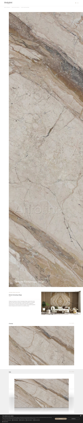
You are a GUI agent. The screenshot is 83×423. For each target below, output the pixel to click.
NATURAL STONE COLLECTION (14, 292)
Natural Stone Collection (15, 7)
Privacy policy (38, 418)
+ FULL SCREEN (71, 323)
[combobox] (80, 415)
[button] (27, 421)
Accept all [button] (61, 418)
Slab (10, 372)
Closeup (11, 323)
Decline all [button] (74, 418)
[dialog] (41, 419)
